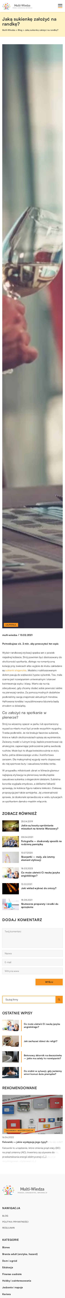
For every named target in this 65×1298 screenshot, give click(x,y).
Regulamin (8, 1227)
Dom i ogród (9, 1260)
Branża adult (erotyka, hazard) (20, 1254)
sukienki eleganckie (15, 670)
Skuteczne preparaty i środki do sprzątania (39, 905)
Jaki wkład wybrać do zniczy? (38, 888)
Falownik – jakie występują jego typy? (24, 1141)
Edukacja (7, 1267)
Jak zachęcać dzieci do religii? (40, 1041)
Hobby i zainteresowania (16, 1280)
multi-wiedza (9, 635)
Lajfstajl (11, 625)
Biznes (6, 1247)
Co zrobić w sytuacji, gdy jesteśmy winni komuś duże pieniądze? (43, 1072)
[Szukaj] (59, 999)
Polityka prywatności (15, 1221)
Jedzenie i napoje (12, 1287)
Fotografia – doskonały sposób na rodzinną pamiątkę (41, 843)
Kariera (6, 1294)
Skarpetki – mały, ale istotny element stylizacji (38, 858)
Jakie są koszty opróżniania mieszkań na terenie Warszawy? (39, 827)
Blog (5, 1215)
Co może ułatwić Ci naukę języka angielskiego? (40, 874)
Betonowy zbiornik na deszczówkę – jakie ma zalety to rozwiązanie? (43, 1057)
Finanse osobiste (12, 1274)
